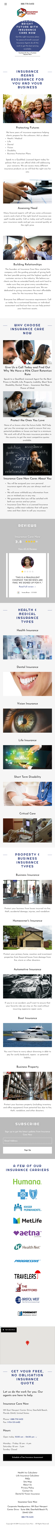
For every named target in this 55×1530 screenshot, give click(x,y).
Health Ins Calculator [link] (27, 1473)
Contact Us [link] (27, 1491)
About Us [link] (27, 1485)
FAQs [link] (27, 1479)
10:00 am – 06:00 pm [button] (24, 1437)
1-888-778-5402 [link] (16, 1419)
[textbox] (27, 1141)
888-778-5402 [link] (27, 4)
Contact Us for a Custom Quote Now (27, 53)
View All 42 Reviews (27, 549)
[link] (27, 9)
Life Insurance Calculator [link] (27, 1476)
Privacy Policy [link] (27, 1488)
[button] (6, 4)
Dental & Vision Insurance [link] (27, 1494)
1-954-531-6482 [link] (13, 1422)
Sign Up (27, 1150)
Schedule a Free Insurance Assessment (27, 1457)
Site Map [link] (27, 1482)
